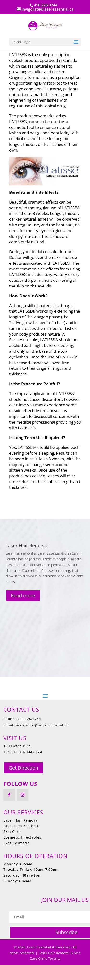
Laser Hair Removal (27, 545)
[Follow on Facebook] (9, 795)
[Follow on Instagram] (22, 795)
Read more (23, 595)
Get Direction (23, 768)
